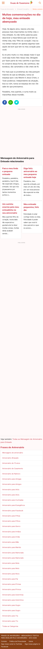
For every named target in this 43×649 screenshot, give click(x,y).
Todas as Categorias (10, 626)
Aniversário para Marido (11, 547)
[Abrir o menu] (3, 3)
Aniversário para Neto (10, 568)
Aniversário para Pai (10, 579)
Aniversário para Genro (11, 526)
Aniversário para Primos (11, 589)
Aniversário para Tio (10, 621)
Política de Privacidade (17, 641)
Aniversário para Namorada (12, 553)
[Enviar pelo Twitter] (16, 102)
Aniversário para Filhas (11, 516)
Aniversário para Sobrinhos (13, 600)
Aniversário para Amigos (11, 484)
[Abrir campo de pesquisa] (40, 3)
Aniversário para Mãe (10, 542)
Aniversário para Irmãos (11, 532)
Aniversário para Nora (10, 574)
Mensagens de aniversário (12, 453)
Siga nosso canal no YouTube (11, 644)
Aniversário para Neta (10, 563)
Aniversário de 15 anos (11, 463)
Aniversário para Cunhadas (12, 500)
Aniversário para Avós (10, 495)
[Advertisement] (21, 132)
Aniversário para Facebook (12, 511)
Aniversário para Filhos (11, 521)
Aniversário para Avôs (10, 489)
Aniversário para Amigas (11, 479)
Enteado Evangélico (23, 9)
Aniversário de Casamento (12, 468)
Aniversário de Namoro (11, 474)
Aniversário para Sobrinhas (12, 595)
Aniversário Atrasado (10, 458)
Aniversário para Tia (10, 616)
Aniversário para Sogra (11, 605)
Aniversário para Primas (11, 584)
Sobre (31, 641)
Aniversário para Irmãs (11, 537)
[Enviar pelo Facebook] (4, 102)
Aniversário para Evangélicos (13, 505)
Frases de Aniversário (7, 9)
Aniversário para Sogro (11, 610)
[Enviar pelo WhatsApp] (10, 102)
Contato (4, 641)
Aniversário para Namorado (13, 558)
